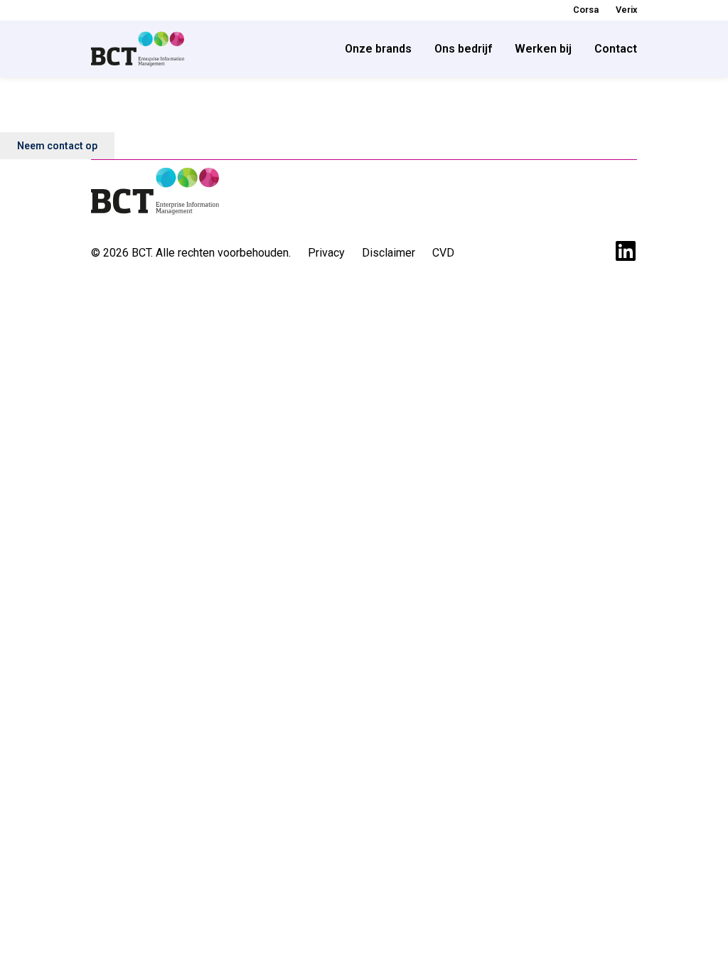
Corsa (586, 9)
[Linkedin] (625, 251)
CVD (443, 252)
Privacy (326, 252)
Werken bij (543, 48)
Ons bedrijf (463, 48)
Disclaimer (388, 252)
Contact (615, 48)
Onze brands (378, 48)
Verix (626, 9)
